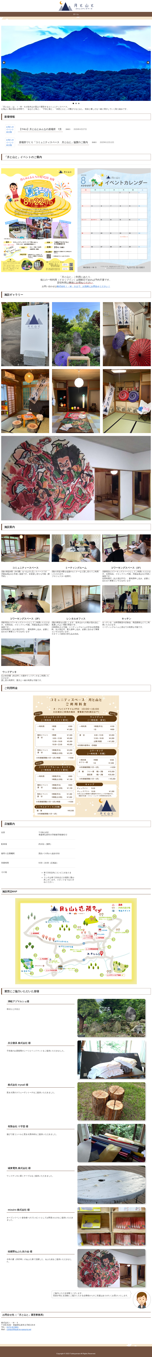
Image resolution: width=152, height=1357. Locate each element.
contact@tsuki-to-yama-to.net (19, 1329)
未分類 (9, 132)
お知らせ (10, 127)
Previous (4, 62)
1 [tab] (73, 103)
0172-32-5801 (13, 1327)
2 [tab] (76, 103)
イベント (10, 129)
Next (148, 62)
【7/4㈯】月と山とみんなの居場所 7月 (40, 129)
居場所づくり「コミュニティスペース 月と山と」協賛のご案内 (53, 142)
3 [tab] (78, 103)
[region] (76, 63)
